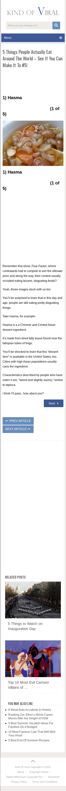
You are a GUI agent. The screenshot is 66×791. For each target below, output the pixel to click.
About (20, 771)
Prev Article (20, 420)
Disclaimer (54, 776)
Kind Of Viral (22, 767)
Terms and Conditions (44, 781)
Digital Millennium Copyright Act (24, 776)
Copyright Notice (39, 771)
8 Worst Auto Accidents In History (29, 709)
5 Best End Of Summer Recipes (29, 740)
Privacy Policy (19, 781)
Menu (7, 37)
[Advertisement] (33, 81)
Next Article (16, 429)
